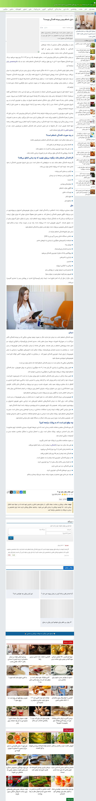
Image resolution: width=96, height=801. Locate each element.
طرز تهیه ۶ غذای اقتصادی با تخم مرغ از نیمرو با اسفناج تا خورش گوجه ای (17, 748)
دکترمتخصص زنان (12, 61)
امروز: (94, 5)
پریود (60, 499)
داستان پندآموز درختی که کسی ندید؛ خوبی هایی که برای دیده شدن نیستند (62, 769)
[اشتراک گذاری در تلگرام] (14, 492)
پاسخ (65, 555)
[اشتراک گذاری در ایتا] (17, 492)
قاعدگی (53, 445)
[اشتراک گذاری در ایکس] (11, 492)
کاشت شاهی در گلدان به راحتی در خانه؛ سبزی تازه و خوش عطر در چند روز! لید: (40, 791)
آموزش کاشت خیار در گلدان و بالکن (62, 746)
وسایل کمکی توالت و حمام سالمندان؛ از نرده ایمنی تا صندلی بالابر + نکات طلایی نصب (85, 33)
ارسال (10, 538)
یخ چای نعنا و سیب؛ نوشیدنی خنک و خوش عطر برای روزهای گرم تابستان (62, 791)
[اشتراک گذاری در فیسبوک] (21, 492)
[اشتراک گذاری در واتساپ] (24, 492)
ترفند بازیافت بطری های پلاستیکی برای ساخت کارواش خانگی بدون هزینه (17, 791)
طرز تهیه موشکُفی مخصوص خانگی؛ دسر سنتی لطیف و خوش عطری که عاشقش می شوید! (17, 769)
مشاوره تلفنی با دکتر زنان (65, 130)
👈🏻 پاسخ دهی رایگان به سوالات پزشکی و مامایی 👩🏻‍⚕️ (40, 634)
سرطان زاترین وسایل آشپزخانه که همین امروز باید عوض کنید (40, 768)
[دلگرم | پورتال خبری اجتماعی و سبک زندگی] (93, 3)
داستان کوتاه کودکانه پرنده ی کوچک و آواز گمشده (40, 747)
